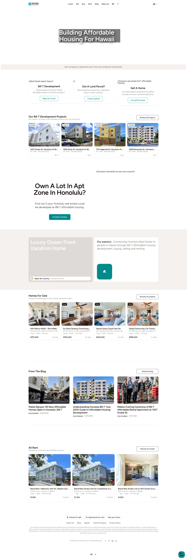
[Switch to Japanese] (118, 4)
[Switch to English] (91, 554)
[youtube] (112, 541)
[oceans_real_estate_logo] (34, 3)
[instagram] (109, 541)
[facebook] (105, 541)
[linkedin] (116, 541)
